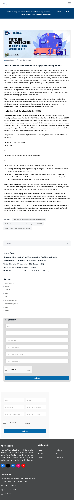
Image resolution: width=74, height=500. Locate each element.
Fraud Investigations (11, 304)
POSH (7, 307)
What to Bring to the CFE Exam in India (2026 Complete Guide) (23, 264)
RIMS (7, 310)
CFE (6, 293)
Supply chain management (13, 87)
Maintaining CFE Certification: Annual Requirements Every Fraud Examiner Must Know (30, 257)
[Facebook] (3, 466)
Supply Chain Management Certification (17, 228)
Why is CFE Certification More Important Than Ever (19, 267)
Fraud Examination (11, 300)
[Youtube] (23, 466)
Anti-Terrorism (9, 283)
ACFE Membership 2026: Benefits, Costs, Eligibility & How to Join (24, 260)
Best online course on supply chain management (29, 219)
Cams (7, 286)
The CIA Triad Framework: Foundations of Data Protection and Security (26, 271)
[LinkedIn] (13, 466)
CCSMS (7, 290)
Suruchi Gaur (10, 60)
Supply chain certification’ (13, 184)
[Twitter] (8, 466)
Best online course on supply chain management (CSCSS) (23, 224)
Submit (37, 378)
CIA (6, 297)
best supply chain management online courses (50, 206)
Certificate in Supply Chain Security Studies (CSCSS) (22, 107)
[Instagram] (18, 466)
